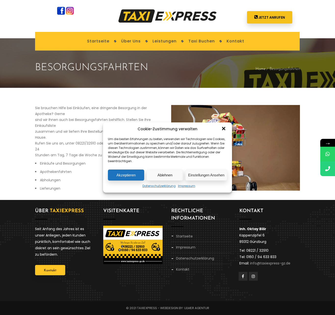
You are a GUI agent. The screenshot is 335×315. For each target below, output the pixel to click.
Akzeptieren (126, 175)
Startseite (184, 236)
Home (261, 69)
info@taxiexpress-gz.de (270, 263)
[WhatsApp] (327, 154)
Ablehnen (164, 175)
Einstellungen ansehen (206, 175)
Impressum (186, 186)
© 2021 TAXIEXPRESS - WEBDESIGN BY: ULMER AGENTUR (167, 308)
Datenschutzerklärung (159, 186)
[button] (224, 129)
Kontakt (50, 270)
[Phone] (327, 168)
